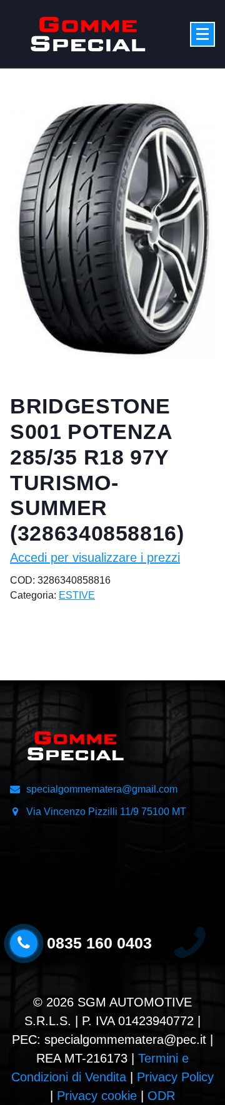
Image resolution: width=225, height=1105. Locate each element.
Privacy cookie (97, 1096)
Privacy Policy (175, 1077)
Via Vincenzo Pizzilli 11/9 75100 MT (106, 811)
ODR (161, 1096)
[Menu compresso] (202, 34)
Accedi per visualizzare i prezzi (95, 557)
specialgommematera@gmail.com (102, 789)
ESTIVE (77, 595)
